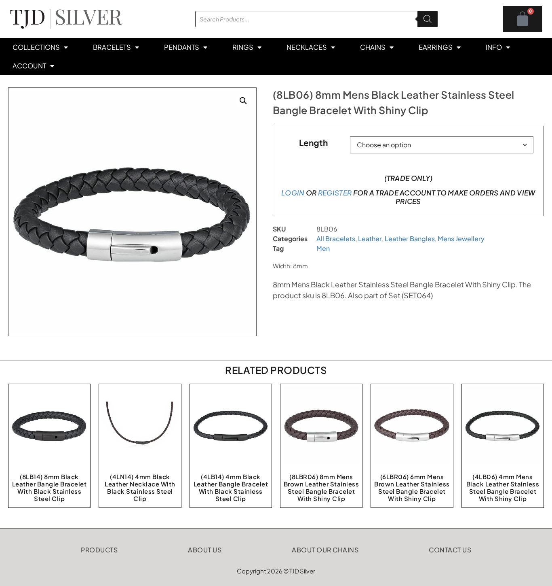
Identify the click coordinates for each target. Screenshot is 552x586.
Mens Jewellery (461, 238)
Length (313, 143)
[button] (243, 100)
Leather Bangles (410, 238)
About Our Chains (325, 550)
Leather (370, 238)
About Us (204, 550)
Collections (36, 47)
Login (293, 192)
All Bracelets (335, 238)
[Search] (427, 19)
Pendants (181, 47)
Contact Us (450, 550)
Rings (242, 47)
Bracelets (112, 47)
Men (323, 248)
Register (335, 192)
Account (29, 66)
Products (99, 550)
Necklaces (307, 47)
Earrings (436, 47)
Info (494, 47)
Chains (373, 47)
